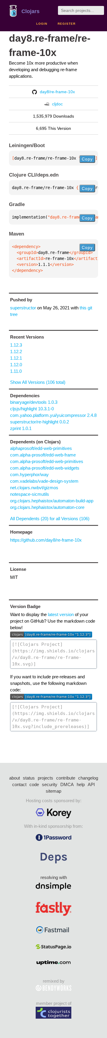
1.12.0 (16, 364)
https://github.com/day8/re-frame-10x (46, 540)
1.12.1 (16, 358)
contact (19, 784)
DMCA (67, 784)
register (66, 23)
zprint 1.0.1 (21, 428)
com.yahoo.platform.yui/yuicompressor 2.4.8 (53, 415)
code (34, 784)
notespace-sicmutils (29, 494)
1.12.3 (16, 344)
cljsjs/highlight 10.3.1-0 (32, 408)
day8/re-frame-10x (57, 91)
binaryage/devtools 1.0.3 (33, 402)
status (29, 777)
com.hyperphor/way (29, 474)
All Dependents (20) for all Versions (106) (49, 518)
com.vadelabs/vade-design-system (44, 481)
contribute (65, 777)
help (81, 784)
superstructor (23, 307)
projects (45, 777)
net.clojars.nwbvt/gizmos (34, 487)
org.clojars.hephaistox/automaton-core (47, 507)
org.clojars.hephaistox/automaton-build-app (51, 500)
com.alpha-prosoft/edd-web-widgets (44, 467)
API (91, 784)
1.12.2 (16, 351)
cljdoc (57, 104)
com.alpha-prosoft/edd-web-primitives (46, 461)
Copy (87, 159)
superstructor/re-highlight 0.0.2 (39, 421)
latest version (61, 614)
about (14, 777)
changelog (88, 777)
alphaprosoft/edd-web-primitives (41, 448)
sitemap (53, 791)
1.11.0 (16, 371)
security (49, 784)
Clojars (30, 11)
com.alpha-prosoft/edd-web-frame (43, 454)
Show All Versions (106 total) (37, 382)
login (41, 23)
